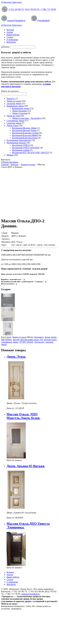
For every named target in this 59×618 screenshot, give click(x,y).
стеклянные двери (9, 342)
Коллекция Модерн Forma (24, 130)
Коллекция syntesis (21, 150)
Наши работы (13, 35)
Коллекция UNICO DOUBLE (26, 147)
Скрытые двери (14, 123)
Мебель (10, 155)
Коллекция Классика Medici (25, 135)
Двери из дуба (13, 116)
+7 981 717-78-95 (48, 9)
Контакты (11, 42)
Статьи (10, 37)
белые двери (50, 337)
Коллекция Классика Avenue (25, 133)
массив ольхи (50, 339)
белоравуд (39, 337)
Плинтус (11, 98)
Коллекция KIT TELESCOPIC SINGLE (30, 152)
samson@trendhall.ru (16, 20)
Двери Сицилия (19, 113)
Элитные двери (14, 103)
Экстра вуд (39, 342)
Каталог (10, 30)
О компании (12, 39)
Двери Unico (12, 125)
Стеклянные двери (15, 120)
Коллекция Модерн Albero (24, 128)
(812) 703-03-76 (32, 9)
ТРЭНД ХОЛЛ (26, 342)
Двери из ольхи (14, 101)
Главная (5, 164)
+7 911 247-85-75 (16, 9)
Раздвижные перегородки (19, 140)
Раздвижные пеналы (16, 143)
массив (16, 339)
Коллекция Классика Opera (24, 138)
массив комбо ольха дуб (31, 339)
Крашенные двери (15, 106)
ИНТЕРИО (6, 339)
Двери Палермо (19, 111)
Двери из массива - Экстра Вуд (26, 118)
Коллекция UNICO (21, 145)
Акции (10, 32)
